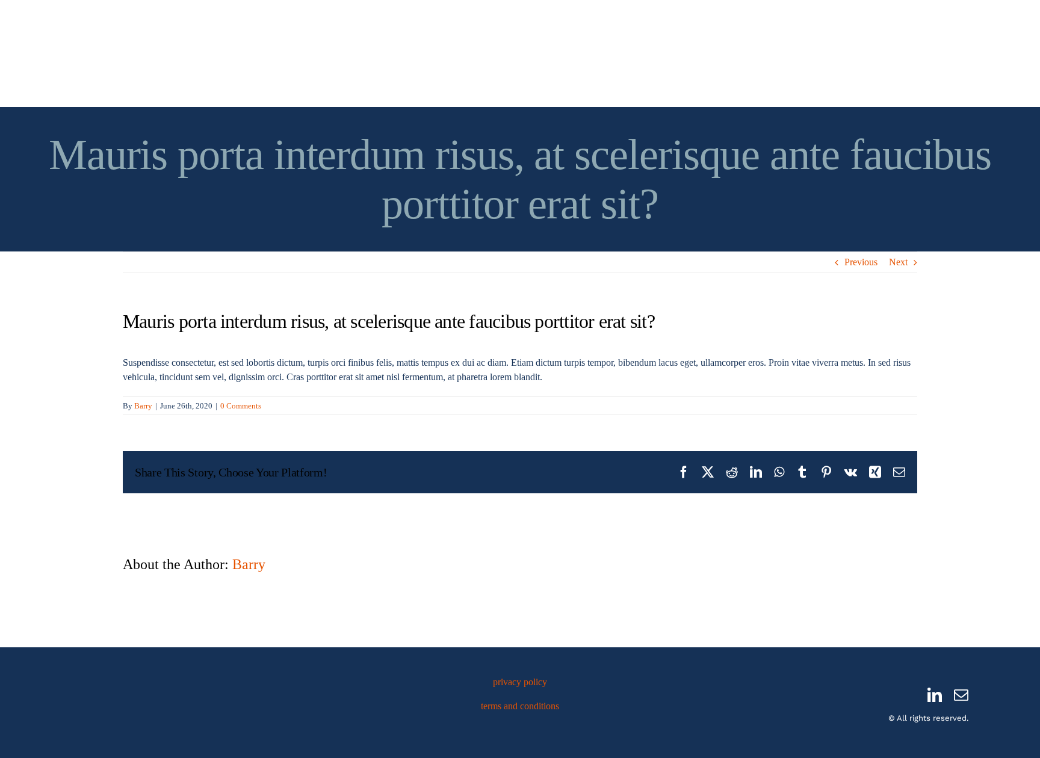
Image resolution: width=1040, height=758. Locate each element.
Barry (143, 405)
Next (898, 262)
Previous (861, 262)
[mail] (961, 695)
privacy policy (520, 682)
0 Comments (240, 405)
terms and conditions (520, 706)
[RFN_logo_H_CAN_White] (162, 688)
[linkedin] (934, 695)
